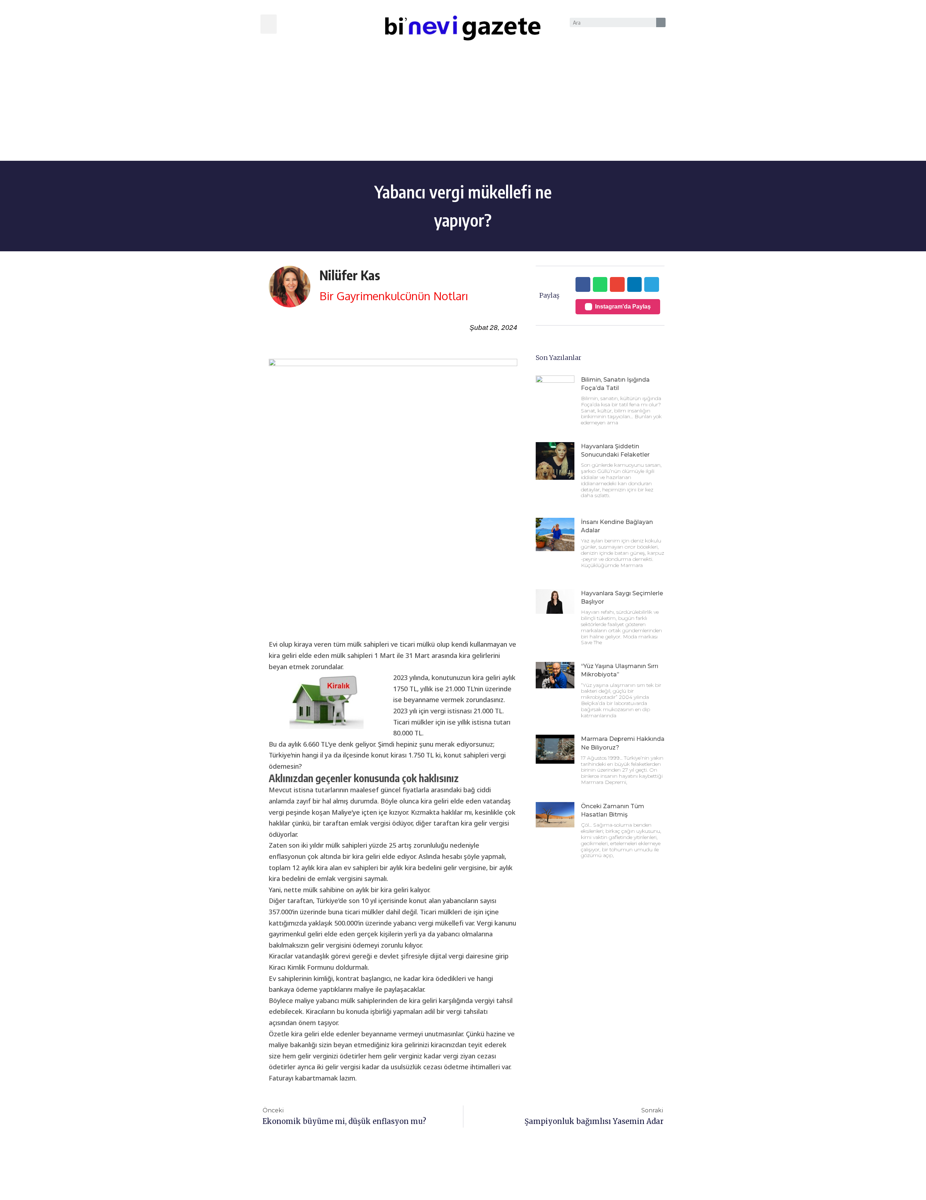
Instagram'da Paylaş (623, 306)
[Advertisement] (463, 106)
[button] (268, 24)
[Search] (661, 22)
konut (380, 755)
